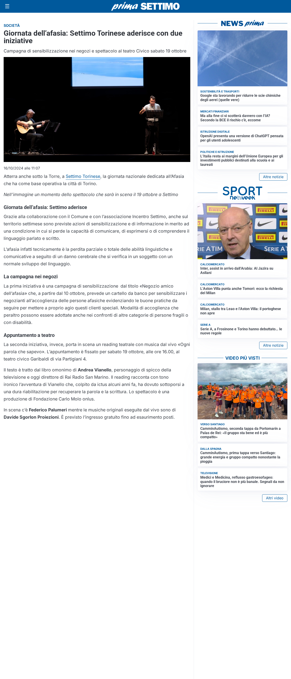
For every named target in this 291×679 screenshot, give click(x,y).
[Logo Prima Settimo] (145, 6)
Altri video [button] (274, 498)
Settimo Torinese (83, 176)
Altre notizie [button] (273, 176)
